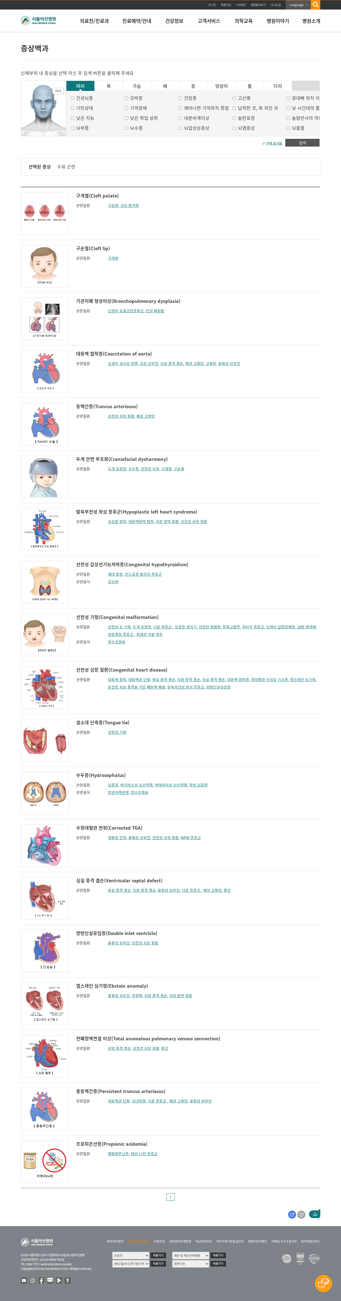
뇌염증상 (246, 128)
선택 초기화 (274, 143)
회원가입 (226, 5)
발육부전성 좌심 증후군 (185, 687)
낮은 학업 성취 (144, 118)
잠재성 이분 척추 (149, 634)
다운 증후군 (163, 627)
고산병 (244, 98)
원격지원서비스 (310, 1241)
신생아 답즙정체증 (280, 627)
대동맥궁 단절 (139, 679)
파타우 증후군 (253, 627)
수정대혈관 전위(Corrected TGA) (109, 827)
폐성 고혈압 (194, 363)
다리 (278, 86)
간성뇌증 (84, 98)
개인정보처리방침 (139, 1241)
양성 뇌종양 (198, 785)
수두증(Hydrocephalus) (101, 775)
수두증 (133, 469)
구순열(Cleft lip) (93, 248)
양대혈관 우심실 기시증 (269, 679)
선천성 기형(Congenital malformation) (117, 617)
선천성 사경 (150, 469)
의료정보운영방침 (180, 1241)
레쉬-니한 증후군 (144, 1153)
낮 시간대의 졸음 (308, 108)
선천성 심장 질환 (121, 416)
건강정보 (174, 20)
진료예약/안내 (136, 20)
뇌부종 (82, 128)
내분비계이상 (196, 118)
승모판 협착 (117, 521)
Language (297, 4)
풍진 (227, 890)
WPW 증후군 (191, 837)
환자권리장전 (115, 1241)
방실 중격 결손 (163, 679)
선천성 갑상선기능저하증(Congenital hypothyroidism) (132, 564)
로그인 (212, 5)
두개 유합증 (117, 469)
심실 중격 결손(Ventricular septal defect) (119, 880)
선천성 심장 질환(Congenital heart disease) (122, 669)
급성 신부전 (149, 363)
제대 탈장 (115, 574)
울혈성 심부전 (229, 363)
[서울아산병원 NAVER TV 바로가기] (59, 1280)
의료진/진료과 (94, 20)
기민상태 (84, 108)
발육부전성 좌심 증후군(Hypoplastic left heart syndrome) (136, 511)
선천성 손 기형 (119, 627)
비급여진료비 (203, 1241)
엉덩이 (221, 86)
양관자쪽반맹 (118, 792)
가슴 (137, 86)
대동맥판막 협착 (141, 521)
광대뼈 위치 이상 (308, 98)
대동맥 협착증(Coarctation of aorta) (114, 353)
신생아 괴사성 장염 (123, 363)
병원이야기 (278, 20)
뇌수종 (136, 128)
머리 (80, 86)
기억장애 (138, 108)
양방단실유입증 (218, 687)
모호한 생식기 (186, 627)
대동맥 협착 (117, 679)
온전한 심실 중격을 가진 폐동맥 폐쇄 (136, 687)
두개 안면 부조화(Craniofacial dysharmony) (122, 459)
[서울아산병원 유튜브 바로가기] (24, 1280)
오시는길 (276, 5)
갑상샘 (113, 581)
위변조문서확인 (257, 1241)
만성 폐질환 (155, 311)
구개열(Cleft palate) (97, 195)
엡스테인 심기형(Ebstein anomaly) (112, 985)
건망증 (190, 98)
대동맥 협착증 (238, 679)
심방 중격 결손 (188, 679)
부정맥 (137, 995)
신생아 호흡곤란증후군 (126, 311)
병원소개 (311, 20)
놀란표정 (246, 118)
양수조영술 (116, 642)
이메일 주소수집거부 (284, 1241)
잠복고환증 (231, 627)
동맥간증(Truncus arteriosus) (107, 406)
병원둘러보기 (258, 5)
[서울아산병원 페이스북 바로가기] (41, 1280)
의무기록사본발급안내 (230, 1241)
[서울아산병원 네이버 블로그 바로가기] (50, 1280)
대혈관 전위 (117, 837)
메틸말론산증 (118, 1153)
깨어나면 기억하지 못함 (206, 108)
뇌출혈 (298, 128)
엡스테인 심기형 (303, 679)
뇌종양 (113, 785)
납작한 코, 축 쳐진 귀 (258, 108)
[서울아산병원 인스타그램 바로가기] (32, 1280)
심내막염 (139, 1101)
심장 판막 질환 (167, 521)
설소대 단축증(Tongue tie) (103, 722)
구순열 (113, 205)
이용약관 (159, 1241)
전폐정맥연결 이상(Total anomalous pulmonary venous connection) (148, 1038)
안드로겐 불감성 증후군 (143, 574)
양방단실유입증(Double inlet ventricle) (116, 933)
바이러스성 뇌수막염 (136, 785)
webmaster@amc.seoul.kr (56, 1264)
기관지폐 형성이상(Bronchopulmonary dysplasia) (128, 301)
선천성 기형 (117, 732)
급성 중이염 (129, 205)
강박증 (136, 98)
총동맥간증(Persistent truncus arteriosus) (121, 1091)
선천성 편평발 (210, 627)
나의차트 (241, 5)
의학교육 (244, 20)
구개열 (113, 258)
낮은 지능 (85, 118)
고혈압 (211, 363)
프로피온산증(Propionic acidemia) (112, 1143)
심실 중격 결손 (171, 363)
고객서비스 (209, 20)
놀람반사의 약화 (307, 118)
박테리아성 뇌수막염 (171, 785)
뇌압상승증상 (196, 128)
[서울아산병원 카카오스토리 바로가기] (67, 1280)
